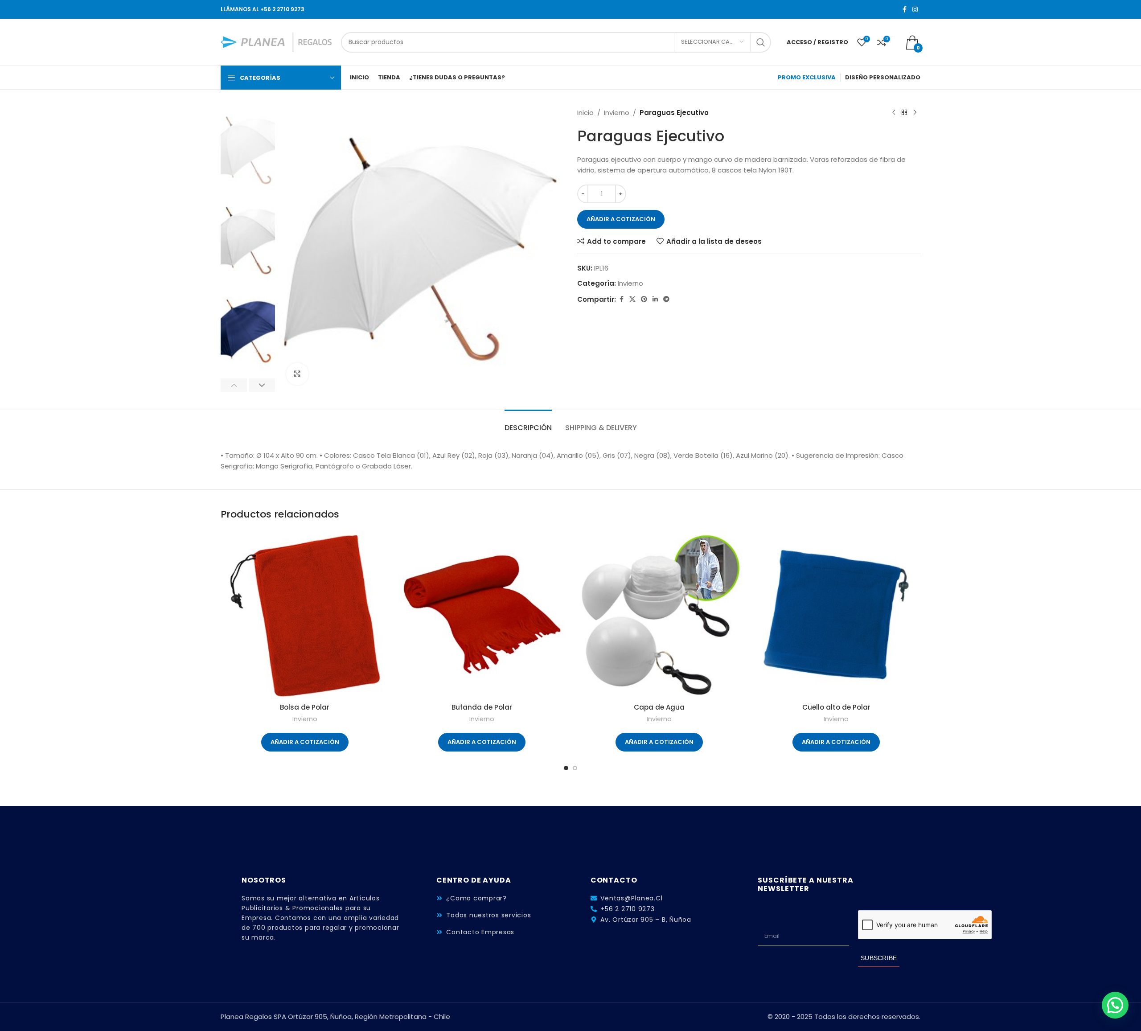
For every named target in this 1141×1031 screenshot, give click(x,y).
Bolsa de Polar (304, 707)
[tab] (528, 423)
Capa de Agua (659, 707)
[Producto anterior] (893, 112)
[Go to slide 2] (575, 768)
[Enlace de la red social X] (632, 299)
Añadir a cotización (621, 219)
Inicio (585, 112)
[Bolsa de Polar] (305, 614)
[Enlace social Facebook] (904, 10)
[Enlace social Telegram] (666, 299)
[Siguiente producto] (915, 112)
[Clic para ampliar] (297, 374)
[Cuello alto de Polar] (836, 614)
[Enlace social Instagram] (915, 10)
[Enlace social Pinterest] (644, 299)
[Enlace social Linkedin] (655, 299)
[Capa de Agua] (659, 614)
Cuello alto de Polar (836, 707)
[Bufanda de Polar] (482, 614)
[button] (234, 385)
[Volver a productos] (904, 112)
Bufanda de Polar (481, 707)
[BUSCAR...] (761, 42)
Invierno (616, 112)
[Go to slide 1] (566, 768)
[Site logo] (276, 41)
